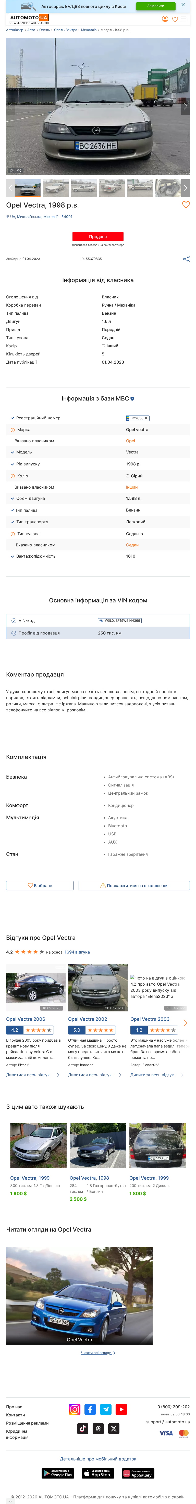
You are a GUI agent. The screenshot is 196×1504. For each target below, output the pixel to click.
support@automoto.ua (168, 1421)
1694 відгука (77, 952)
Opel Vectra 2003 (150, 1019)
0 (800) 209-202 (173, 1406)
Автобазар (14, 30)
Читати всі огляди (96, 1352)
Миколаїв (88, 30)
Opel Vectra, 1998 (89, 1178)
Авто (31, 30)
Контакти (15, 1414)
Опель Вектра (65, 30)
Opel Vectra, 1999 (30, 1178)
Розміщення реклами (27, 1423)
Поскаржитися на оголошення (137, 885)
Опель (44, 30)
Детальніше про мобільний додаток (98, 1458)
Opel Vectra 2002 (87, 1019)
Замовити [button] (155, 6)
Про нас (14, 1406)
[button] (185, 18)
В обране (42, 885)
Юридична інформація (17, 1434)
